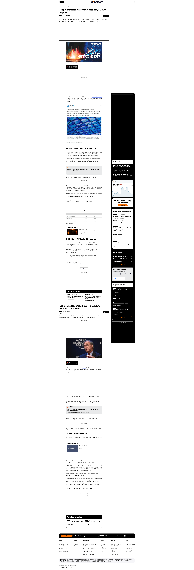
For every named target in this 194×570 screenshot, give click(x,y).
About (127, 540)
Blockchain (103, 542)
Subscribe (124, 205)
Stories (75, 540)
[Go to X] (115, 274)
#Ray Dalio (69, 488)
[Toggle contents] (80, 269)
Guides (102, 540)
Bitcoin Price (121, 304)
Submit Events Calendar (116, 545)
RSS (126, 554)
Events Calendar (114, 554)
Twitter (71, 144)
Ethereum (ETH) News (63, 544)
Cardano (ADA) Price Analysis (89, 547)
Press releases (114, 548)
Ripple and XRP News (63, 547)
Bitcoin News (120, 292)
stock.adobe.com (75, 62)
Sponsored (113, 551)
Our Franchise (128, 551)
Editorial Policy (129, 550)
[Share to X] (104, 16)
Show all (123, 264)
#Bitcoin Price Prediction (87, 488)
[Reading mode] (83, 269)
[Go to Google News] (72, 67)
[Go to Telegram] (125, 274)
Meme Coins (103, 548)
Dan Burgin (117, 245)
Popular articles (119, 285)
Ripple (71, 223)
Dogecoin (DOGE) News (64, 550)
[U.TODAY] (97, 2)
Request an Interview (115, 547)
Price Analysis (86, 540)
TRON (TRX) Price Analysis (88, 551)
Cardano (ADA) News (63, 545)
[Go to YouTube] (130, 274)
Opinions (76, 544)
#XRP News (77, 262)
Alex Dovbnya (71, 299)
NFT (102, 551)
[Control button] (107, 16)
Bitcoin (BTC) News (63, 542)
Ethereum (103, 544)
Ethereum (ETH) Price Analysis (89, 544)
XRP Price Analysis (87, 545)
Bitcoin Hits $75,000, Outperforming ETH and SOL (78, 172)
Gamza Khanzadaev (90, 300)
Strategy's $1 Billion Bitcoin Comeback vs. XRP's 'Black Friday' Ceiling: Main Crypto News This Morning (83, 170)
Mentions (113, 555)
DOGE (121, 312)
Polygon (102, 547)
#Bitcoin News (77, 488)
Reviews (115, 214)
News (61, 15)
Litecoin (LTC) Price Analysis (88, 554)
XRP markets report (97, 97)
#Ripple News (70, 262)
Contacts (127, 542)
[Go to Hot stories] (100, 167)
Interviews (116, 226)
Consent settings (129, 547)
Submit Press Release (115, 542)
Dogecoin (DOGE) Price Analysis (89, 548)
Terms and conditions (130, 544)
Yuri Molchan (67, 15)
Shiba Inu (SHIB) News (63, 548)
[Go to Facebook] (120, 274)
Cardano (102, 545)
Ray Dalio (115, 292)
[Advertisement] (84, 32)
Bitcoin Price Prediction (118, 294)
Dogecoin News (117, 312)
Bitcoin (126, 304)
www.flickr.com (75, 358)
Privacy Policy (72, 567)
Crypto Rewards (114, 550)
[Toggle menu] (61, 2)
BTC (116, 181)
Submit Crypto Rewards (116, 544)
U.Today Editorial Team (119, 218)
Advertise (113, 540)
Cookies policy (129, 548)
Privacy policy (128, 545)
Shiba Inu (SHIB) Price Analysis (89, 550)
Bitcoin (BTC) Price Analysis (88, 542)
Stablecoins (103, 550)
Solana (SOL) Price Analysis (88, 555)
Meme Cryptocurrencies (64, 551)
